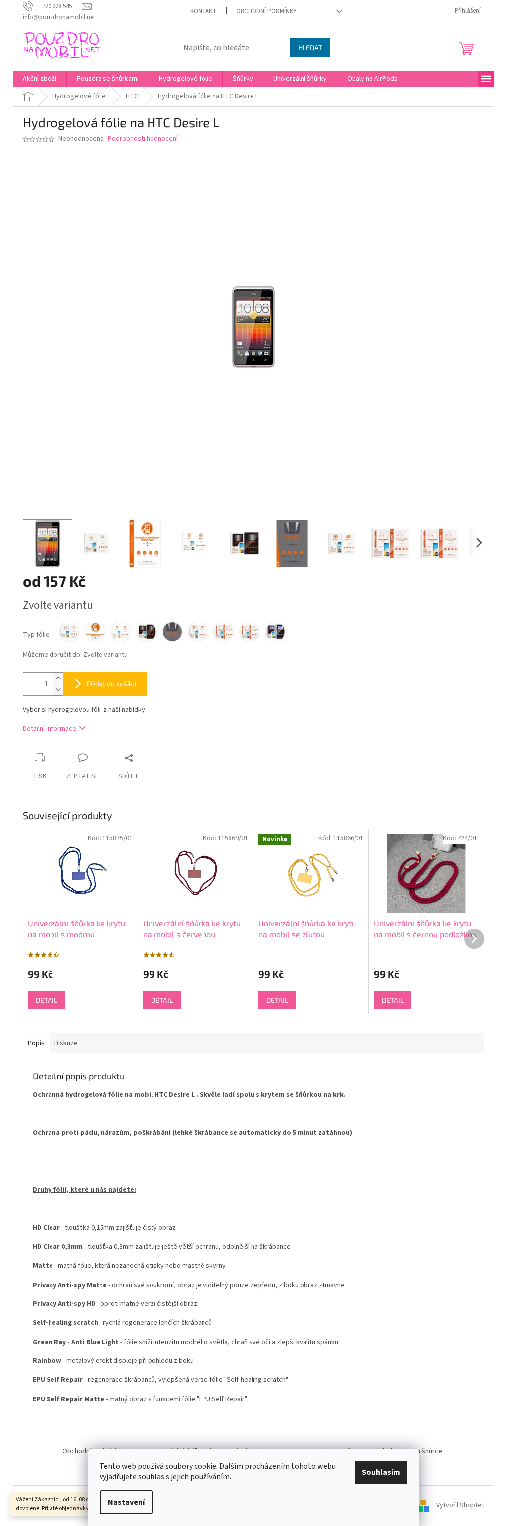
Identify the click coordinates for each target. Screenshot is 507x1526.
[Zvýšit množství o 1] (58, 678)
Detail (46, 1000)
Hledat (310, 47)
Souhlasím (381, 1472)
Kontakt (203, 11)
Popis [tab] (36, 1043)
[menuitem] (39, 79)
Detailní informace (49, 729)
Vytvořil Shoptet (460, 1506)
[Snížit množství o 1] (58, 689)
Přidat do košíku (111, 683)
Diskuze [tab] (66, 1043)
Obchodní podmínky (266, 11)
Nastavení (126, 1502)
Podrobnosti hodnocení (143, 139)
